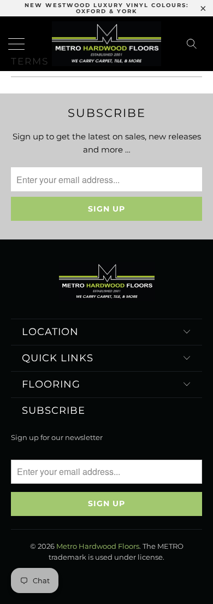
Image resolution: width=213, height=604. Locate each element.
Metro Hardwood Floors (97, 546)
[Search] (195, 44)
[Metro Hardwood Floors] (107, 43)
